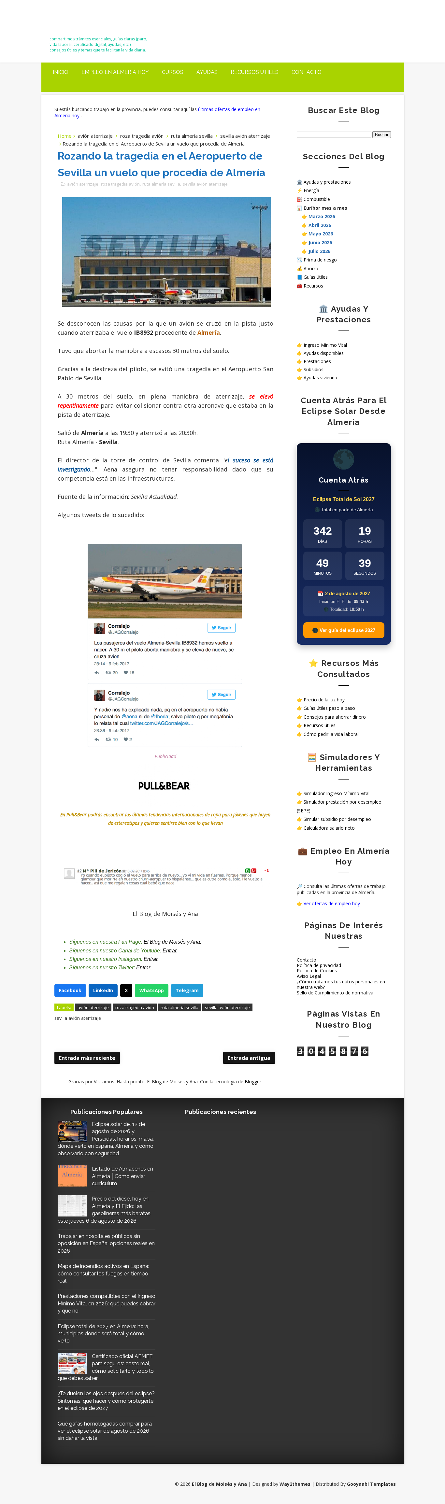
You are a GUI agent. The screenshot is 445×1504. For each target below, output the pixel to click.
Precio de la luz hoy (324, 699)
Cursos (172, 72)
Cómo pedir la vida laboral (331, 734)
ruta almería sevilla (192, 136)
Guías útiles (316, 277)
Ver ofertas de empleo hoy (332, 903)
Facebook (70, 990)
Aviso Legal (309, 976)
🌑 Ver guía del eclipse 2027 (343, 630)
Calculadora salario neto (329, 828)
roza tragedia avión (142, 136)
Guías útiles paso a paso (329, 708)
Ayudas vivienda (320, 377)
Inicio (60, 72)
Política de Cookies (317, 970)
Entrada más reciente (87, 1057)
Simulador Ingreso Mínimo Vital (336, 793)
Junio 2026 (320, 242)
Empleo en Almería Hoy (115, 72)
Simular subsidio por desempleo (337, 819)
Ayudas (207, 72)
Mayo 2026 (321, 234)
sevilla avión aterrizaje (245, 136)
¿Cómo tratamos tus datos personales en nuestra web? (341, 984)
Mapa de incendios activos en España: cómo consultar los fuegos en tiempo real (103, 1273)
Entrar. (170, 950)
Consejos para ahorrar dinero (335, 717)
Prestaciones (317, 361)
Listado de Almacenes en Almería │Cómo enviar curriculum (122, 1176)
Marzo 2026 (322, 216)
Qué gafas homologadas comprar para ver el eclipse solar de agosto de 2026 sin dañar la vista (105, 1431)
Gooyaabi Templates (371, 1484)
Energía (311, 190)
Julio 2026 (319, 251)
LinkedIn (103, 990)
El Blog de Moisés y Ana (86, 20)
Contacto (307, 72)
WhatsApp (151, 990)
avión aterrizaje (95, 136)
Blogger (253, 1081)
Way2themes (295, 1484)
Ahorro (311, 268)
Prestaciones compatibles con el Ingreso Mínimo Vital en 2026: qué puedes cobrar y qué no (106, 1303)
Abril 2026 (320, 225)
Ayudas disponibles (324, 353)
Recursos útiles (255, 72)
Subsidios (313, 369)
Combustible (317, 199)
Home (65, 136)
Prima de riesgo (320, 260)
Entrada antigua (249, 1057)
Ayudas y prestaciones (327, 182)
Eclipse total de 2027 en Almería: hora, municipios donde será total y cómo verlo (103, 1333)
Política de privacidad (319, 965)
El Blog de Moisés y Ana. (172, 942)
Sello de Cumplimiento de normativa (335, 993)
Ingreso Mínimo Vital (325, 345)
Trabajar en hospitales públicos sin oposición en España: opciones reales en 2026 (106, 1243)
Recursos (313, 286)
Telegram (187, 990)
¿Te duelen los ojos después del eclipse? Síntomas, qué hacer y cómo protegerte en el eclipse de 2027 (106, 1400)
